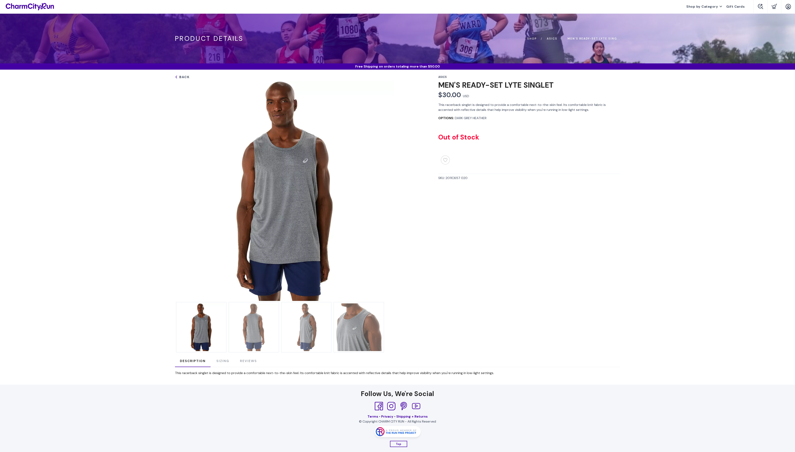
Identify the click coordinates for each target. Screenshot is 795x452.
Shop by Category (702, 6)
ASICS (552, 38)
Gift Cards (735, 6)
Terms (372, 416)
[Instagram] (391, 406)
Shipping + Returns (412, 416)
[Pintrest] (404, 406)
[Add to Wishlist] (445, 160)
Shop (532, 38)
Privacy (387, 416)
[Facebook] (379, 406)
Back (184, 77)
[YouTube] (416, 406)
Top (398, 444)
